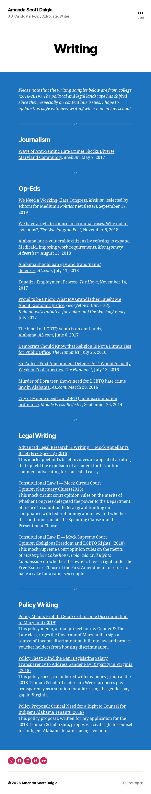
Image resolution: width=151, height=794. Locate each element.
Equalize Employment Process (47, 282)
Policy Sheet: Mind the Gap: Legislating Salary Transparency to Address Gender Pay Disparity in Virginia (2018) (75, 664)
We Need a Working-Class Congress (52, 200)
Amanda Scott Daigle (30, 9)
